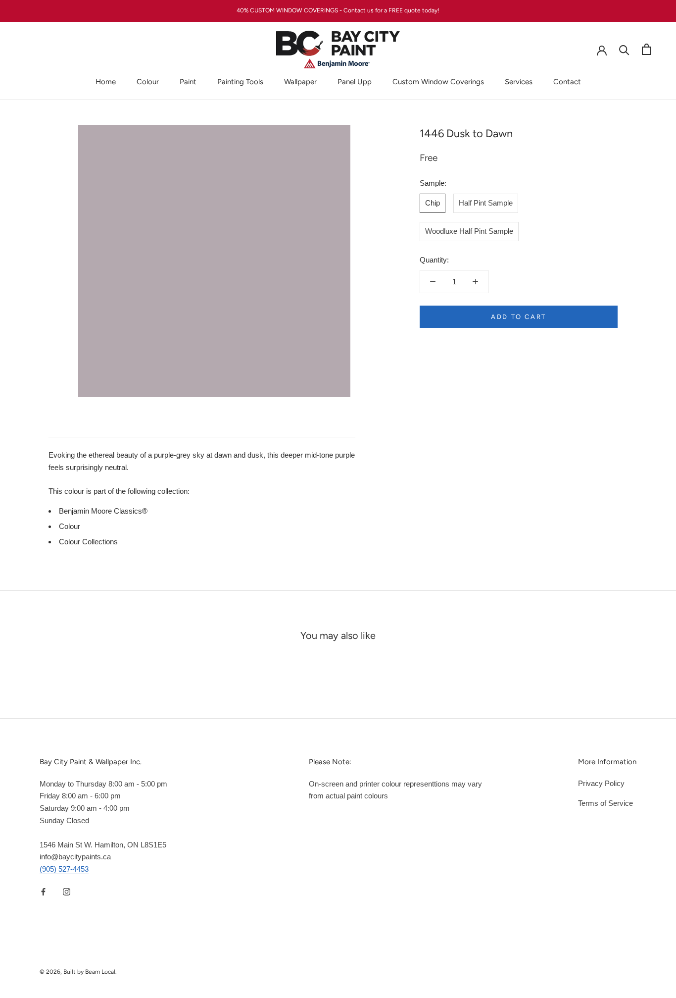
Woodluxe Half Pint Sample (469, 231)
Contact (567, 81)
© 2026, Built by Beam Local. (78, 971)
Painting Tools (240, 81)
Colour (148, 81)
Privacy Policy (601, 783)
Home (106, 81)
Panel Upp (355, 81)
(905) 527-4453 (64, 869)
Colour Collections (88, 541)
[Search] (624, 49)
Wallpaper (300, 81)
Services (518, 81)
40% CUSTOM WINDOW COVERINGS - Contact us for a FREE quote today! (338, 10)
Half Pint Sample (486, 203)
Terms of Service (605, 803)
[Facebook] (43, 892)
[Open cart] (646, 49)
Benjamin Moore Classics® (103, 511)
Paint (188, 81)
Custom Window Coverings (438, 81)
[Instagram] (66, 892)
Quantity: (434, 260)
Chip (432, 203)
